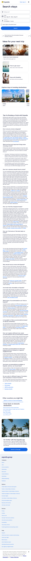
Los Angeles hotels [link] (7, 414)
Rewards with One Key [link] (6, 502)
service (10, 283)
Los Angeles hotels (19, 252)
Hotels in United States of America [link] (8, 489)
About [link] (3, 462)
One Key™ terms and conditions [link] (8, 517)
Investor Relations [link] (5, 474)
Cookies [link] (3, 513)
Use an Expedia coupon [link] (6, 542)
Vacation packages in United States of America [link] (11, 493)
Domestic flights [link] (5, 495)
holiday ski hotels (19, 315)
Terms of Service (14, 557)
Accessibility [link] (4, 522)
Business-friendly (8, 389)
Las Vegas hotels (14, 138)
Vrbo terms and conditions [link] (7, 520)
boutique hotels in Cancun (21, 305)
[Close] (28, 551)
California (13, 190)
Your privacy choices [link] (6, 524)
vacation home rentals (16, 228)
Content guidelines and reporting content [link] (10, 527)
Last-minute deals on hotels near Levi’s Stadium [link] (13, 409)
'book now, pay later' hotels (15, 280)
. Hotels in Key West (9, 258)
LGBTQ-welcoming (9, 387)
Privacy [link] (3, 510)
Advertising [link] (4, 476)
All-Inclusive (7, 385)
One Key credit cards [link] (6, 505)
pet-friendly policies (17, 137)
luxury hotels (12, 369)
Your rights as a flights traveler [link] (7, 546)
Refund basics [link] (4, 539)
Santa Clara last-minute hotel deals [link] (11, 407)
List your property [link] (5, 467)
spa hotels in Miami (20, 327)
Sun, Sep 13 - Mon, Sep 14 (10, 17)
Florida (18, 190)
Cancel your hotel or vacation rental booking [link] (10, 535)
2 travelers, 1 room (9, 21)
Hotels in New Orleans (22, 199)
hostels (8, 228)
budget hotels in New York (14, 344)
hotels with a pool (8, 137)
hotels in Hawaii (11, 307)
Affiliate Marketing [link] (5, 478)
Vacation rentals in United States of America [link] (10, 491)
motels (24, 228)
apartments (10, 315)
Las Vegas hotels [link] (6, 410)
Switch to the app (15, 449)
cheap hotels (16, 221)
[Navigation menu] (28, 2)
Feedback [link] (4, 480)
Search (15, 28)
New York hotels (24, 138)
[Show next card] (29, 98)
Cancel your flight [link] (5, 537)
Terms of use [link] (4, 515)
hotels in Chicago (17, 253)
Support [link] (3, 532)
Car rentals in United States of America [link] (9, 498)
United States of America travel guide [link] (9, 486)
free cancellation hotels (12, 297)
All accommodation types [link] (7, 500)
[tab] (13, 400)
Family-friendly (8, 383)
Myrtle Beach (16, 141)
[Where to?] (15, 12)
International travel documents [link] (8, 544)
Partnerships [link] (4, 469)
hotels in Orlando (8, 357)
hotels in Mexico (14, 202)
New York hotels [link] (7, 412)
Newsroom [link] (4, 471)
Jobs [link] (3, 464)
